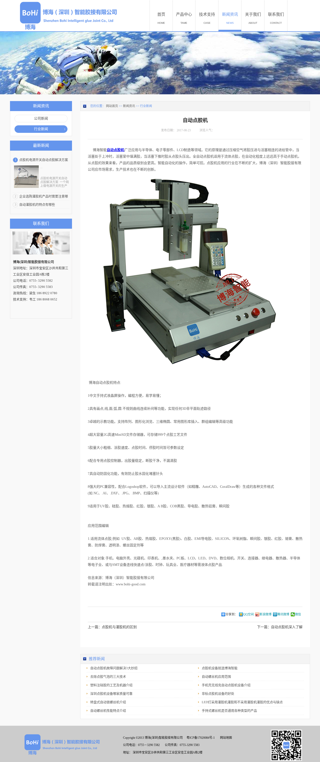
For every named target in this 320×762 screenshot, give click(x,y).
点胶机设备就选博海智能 (220, 668)
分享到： (232, 614)
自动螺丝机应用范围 (216, 676)
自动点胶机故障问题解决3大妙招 (114, 668)
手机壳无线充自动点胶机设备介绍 (226, 685)
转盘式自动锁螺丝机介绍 (108, 702)
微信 (298, 614)
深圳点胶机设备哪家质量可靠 (111, 693)
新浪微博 (266, 614)
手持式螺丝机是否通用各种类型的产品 (229, 710)
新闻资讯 (129, 106)
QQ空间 (248, 614)
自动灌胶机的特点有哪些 (37, 204)
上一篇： (112, 627)
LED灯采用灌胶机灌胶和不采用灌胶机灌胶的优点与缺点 (242, 702)
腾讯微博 (283, 614)
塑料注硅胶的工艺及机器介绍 (111, 685)
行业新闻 (146, 106)
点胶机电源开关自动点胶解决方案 (43, 160)
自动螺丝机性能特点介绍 (108, 710)
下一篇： (279, 627)
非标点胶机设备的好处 (218, 693)
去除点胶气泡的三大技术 (108, 676)
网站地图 (225, 737)
